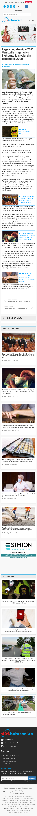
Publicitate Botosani (10, 761)
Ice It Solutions (8, 764)
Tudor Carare (7, 64)
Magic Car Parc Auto (9, 758)
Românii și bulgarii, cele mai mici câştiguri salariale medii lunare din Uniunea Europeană (17, 529)
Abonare (32, 778)
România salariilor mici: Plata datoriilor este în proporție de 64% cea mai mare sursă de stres (18, 426)
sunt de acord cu (17, 781)
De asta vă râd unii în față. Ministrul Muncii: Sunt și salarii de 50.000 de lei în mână (18, 495)
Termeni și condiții (8, 808)
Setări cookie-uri (25, 810)
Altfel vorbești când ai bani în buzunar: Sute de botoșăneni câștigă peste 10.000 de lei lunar (18, 460)
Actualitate (7, 66)
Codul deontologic (19, 794)
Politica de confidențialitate (23, 781)
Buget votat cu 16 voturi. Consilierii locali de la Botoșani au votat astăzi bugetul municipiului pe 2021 (18, 355)
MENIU (31, 20)
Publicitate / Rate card (28, 792)
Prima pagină (8, 792)
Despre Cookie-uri (12, 810)
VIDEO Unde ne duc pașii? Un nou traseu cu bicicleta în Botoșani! (16, 713)
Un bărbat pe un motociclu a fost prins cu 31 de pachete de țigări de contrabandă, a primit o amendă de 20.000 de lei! (18, 660)
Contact (16, 792)
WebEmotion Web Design (11, 755)
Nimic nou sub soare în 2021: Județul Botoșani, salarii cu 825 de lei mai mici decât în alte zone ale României (18, 391)
